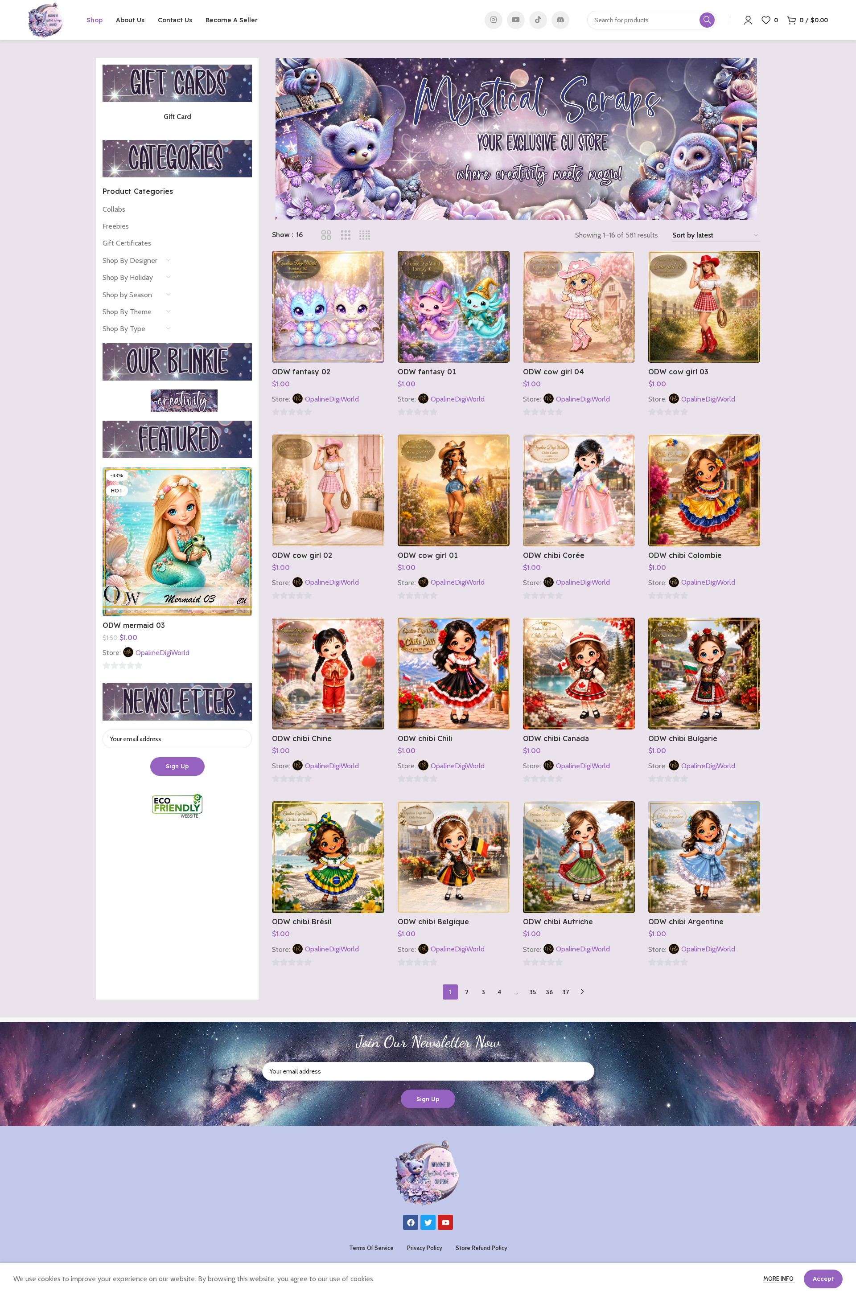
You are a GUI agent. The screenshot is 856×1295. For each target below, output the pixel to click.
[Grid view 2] (326, 235)
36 (549, 992)
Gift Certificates (127, 243)
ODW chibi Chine (302, 738)
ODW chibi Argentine (686, 921)
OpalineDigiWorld (162, 652)
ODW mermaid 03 (134, 625)
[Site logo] (46, 19)
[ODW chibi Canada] (579, 673)
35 (532, 992)
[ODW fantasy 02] (328, 307)
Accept (823, 1278)
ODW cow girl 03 (678, 371)
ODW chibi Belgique (433, 921)
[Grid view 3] (345, 235)
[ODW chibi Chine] (328, 673)
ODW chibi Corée (553, 555)
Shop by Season (127, 295)
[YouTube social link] (516, 20)
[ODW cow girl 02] (328, 490)
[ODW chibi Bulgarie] (704, 673)
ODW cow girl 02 (302, 555)
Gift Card (177, 116)
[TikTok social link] (538, 20)
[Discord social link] (560, 20)
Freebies (116, 226)
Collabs (114, 209)
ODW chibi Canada (556, 738)
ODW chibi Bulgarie (682, 738)
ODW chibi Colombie (685, 555)
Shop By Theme (127, 311)
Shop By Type (124, 328)
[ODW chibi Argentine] (704, 857)
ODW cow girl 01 (428, 555)
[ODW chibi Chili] (454, 673)
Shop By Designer (130, 260)
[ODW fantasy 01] (454, 307)
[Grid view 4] (364, 235)
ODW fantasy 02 (301, 371)
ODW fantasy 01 (427, 371)
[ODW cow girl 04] (579, 307)
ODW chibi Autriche (558, 921)
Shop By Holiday (128, 277)
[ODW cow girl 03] (704, 307)
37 (565, 992)
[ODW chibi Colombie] (704, 490)
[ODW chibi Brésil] (328, 857)
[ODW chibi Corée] (579, 490)
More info (779, 1278)
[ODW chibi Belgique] (454, 857)
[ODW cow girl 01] (454, 490)
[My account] (748, 20)
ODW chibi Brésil (301, 921)
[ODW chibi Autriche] (579, 857)
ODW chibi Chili (425, 738)
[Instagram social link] (493, 20)
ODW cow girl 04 (553, 371)
